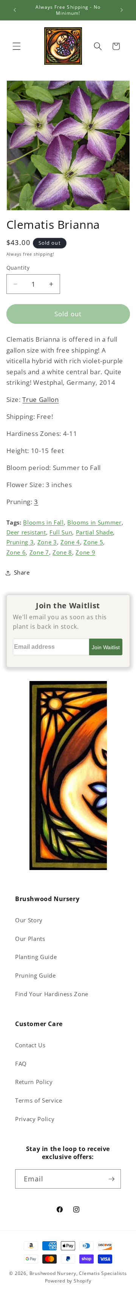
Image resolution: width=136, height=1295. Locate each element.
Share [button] (22, 572)
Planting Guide (36, 957)
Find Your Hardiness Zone (51, 994)
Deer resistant (26, 532)
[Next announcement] (121, 10)
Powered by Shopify (68, 1281)
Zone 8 (62, 552)
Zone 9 (85, 552)
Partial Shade (94, 532)
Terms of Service (38, 1100)
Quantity (18, 267)
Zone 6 (16, 552)
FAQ (21, 1064)
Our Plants (30, 939)
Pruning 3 (20, 542)
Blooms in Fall (43, 522)
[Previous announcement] (14, 10)
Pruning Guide (35, 975)
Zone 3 (47, 542)
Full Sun (60, 532)
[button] (17, 46)
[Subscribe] (111, 1179)
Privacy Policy (34, 1119)
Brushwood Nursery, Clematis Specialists (78, 1273)
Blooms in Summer (94, 522)
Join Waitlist (106, 647)
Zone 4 (70, 542)
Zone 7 (39, 552)
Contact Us (30, 1045)
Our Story (29, 920)
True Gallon (40, 399)
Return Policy (34, 1082)
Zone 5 (93, 542)
